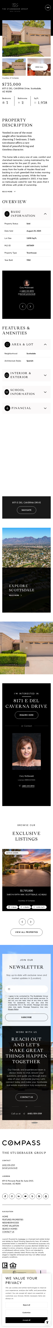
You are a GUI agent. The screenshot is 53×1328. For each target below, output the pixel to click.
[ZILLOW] (46, 1196)
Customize (26, 1312)
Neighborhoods (10, 1223)
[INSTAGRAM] (12, 1196)
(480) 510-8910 (27, 291)
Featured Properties (12, 1219)
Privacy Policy (13, 1009)
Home (5, 1216)
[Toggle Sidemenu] (48, 7)
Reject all (26, 1305)
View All (39, 67)
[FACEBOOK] (5, 1196)
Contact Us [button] (8, 1232)
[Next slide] (30, 306)
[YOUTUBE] (25, 1196)
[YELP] (32, 1196)
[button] (26, 1097)
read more (14, 595)
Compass (21, 1239)
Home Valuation (10, 1226)
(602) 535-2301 (35, 1114)
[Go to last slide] (22, 306)
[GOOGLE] (39, 1196)
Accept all (26, 1320)
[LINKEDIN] (18, 1196)
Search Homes (9, 1229)
